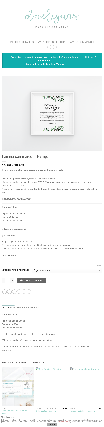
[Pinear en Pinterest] (24, 291)
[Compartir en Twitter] (14, 291)
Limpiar (99, 266)
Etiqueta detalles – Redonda (82, 411)
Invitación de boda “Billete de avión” (14, 412)
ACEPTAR (52, 425)
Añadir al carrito (31, 280)
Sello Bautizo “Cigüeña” (46, 411)
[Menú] (3, 18)
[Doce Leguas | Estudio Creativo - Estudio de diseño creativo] (52, 18)
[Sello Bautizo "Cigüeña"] (52, 386)
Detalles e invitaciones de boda (43, 42)
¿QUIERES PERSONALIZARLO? (15, 270)
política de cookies (63, 422)
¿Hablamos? (90, 57)
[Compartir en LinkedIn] (29, 291)
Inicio (14, 42)
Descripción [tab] (8, 308)
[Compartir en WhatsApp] (4, 291)
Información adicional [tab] (28, 308)
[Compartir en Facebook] (9, 291)
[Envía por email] (19, 291)
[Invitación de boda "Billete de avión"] (18, 386)
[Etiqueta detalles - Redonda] (86, 386)
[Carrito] (100, 19)
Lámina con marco (81, 42)
